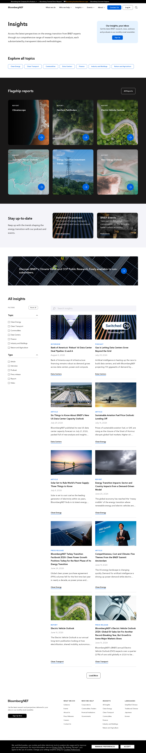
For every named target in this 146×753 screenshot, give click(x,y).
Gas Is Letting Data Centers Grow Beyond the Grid (111, 349)
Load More (93, 675)
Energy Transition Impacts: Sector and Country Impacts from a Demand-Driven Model (114, 486)
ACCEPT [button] (127, 746)
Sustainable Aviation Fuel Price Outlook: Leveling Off (114, 417)
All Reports (128, 91)
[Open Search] (136, 7)
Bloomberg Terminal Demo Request (51, 1)
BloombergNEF (15, 7)
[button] (24, 1)
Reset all (33, 308)
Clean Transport (33, 66)
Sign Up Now (17, 716)
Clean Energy (15, 66)
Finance (81, 66)
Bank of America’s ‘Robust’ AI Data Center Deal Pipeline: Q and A (71, 349)
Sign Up (117, 38)
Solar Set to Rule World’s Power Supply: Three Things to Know (70, 485)
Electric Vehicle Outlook (62, 628)
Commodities (50, 66)
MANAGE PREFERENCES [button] (105, 746)
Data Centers (67, 66)
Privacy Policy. (57, 747)
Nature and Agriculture (122, 66)
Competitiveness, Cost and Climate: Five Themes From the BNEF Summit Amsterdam (115, 557)
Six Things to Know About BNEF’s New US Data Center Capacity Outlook (70, 417)
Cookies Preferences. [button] (72, 750)
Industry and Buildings (99, 66)
